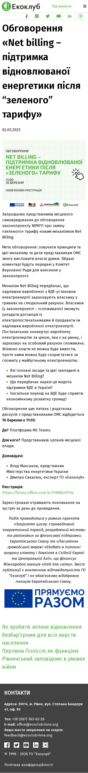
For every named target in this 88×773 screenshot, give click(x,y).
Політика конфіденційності (28, 765)
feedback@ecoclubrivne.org (28, 735)
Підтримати (61, 6)
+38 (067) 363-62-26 (28, 719)
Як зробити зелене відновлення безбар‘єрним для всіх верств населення (42, 635)
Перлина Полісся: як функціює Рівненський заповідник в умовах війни (43, 659)
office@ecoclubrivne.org (37, 724)
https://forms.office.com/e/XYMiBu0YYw (37, 492)
